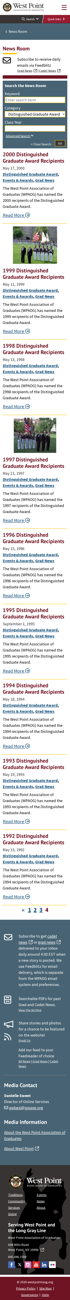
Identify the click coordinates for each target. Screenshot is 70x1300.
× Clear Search (41, 144)
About (41, 1207)
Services (14, 1207)
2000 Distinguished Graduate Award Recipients (33, 157)
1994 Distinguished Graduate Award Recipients (33, 688)
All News (24, 1061)
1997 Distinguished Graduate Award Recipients (33, 462)
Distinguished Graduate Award (30, 174)
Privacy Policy (26, 1288)
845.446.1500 (17, 1257)
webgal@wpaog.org (26, 1107)
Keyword (12, 93)
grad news (46, 942)
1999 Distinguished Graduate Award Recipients (33, 273)
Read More (14, 215)
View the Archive (30, 1010)
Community (16, 1201)
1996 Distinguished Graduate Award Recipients (33, 538)
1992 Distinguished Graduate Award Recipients (33, 839)
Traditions (15, 1195)
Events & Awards (18, 180)
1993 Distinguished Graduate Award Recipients (33, 763)
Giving (12, 1214)
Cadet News (47, 71)
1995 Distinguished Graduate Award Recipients (33, 613)
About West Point (19, 1148)
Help (45, 1295)
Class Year (13, 122)
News (41, 1201)
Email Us (24, 1041)
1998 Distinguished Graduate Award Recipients (33, 348)
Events (41, 1195)
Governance (29, 1295)
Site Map (45, 1288)
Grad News (24, 71)
